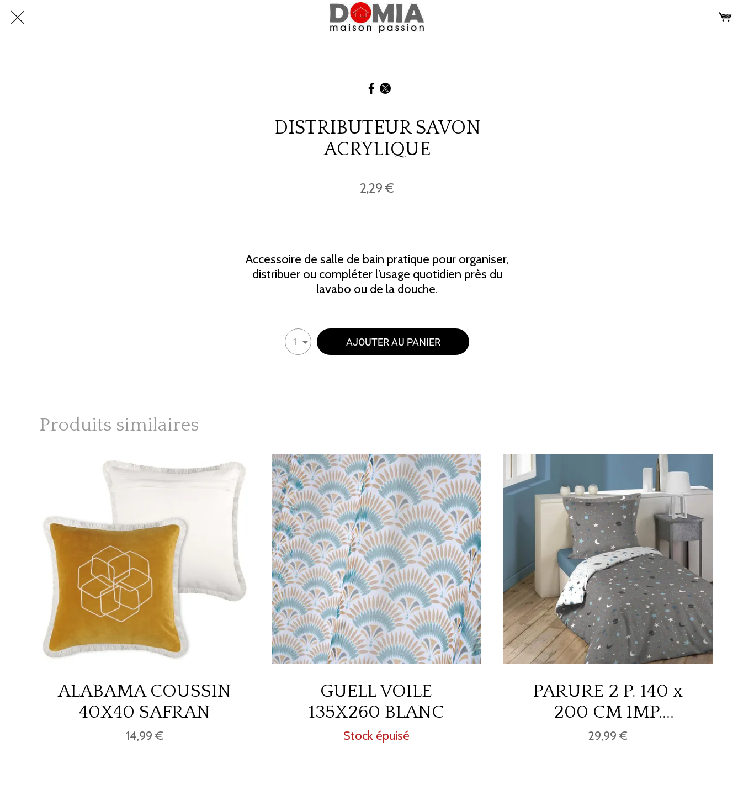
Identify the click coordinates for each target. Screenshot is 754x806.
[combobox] (298, 341)
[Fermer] (17, 17)
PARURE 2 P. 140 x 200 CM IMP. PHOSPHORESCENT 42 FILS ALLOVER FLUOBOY (608, 702)
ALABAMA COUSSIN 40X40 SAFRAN (144, 702)
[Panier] (725, 17)
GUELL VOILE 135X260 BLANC (376, 702)
